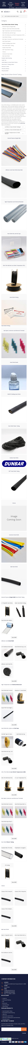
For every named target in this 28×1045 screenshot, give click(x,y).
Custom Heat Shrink (23, 4)
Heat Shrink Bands (6, 41)
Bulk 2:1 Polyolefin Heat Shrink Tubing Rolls (7, 935)
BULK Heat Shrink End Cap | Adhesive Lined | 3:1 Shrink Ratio (21, 935)
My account (4, 1003)
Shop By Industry (5, 68)
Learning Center (5, 1004)
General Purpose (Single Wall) (8, 26)
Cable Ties (4, 60)
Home (2, 16)
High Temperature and (11, 684)
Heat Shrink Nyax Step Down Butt (7, 821)
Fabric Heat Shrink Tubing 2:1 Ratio (21, 603)
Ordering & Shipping (6, 1000)
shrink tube (22, 123)
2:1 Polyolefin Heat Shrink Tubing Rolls (7, 603)
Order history (5, 1006)
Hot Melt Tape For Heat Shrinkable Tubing (7, 734)
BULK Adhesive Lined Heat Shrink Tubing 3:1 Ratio (7, 952)
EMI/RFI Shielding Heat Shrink (8, 43)
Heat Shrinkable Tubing (7, 1011)
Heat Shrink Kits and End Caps (9, 33)
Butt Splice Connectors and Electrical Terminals (12, 39)
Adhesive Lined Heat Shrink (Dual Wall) (10, 28)
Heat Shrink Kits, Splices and (10, 728)
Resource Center (5, 66)
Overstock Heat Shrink (7, 54)
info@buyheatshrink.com (9, 990)
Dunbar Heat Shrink (6, 47)
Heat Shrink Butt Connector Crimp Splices (7, 690)
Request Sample (17, 4)
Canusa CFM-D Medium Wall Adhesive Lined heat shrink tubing (7, 909)
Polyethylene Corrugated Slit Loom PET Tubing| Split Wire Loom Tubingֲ (21, 847)
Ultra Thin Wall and (13, 772)
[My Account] (21, 12)
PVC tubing (7, 865)
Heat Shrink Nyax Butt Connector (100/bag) (21, 804)
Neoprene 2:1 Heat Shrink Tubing (21, 690)
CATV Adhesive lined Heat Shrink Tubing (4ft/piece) (7, 646)
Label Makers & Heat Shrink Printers (10, 62)
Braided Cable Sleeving (7, 58)
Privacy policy (4, 1042)
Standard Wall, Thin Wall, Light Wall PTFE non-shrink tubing (7, 847)
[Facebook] (22, 1033)
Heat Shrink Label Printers (7, 1016)
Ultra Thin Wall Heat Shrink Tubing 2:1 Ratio (7, 777)
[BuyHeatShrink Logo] (6, 12)
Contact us (4, 998)
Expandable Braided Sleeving (8, 1012)
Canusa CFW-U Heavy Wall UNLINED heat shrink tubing (21, 891)
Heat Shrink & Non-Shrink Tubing (10, 24)
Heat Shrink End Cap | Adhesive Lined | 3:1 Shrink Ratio (21, 646)
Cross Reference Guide (10, 4)
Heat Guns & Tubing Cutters (8, 64)
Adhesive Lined (7, 641)
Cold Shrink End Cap (20, 734)
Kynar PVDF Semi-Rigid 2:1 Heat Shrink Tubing (7, 707)
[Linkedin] (25, 1033)
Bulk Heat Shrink (6, 56)
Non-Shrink (7, 842)
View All (13, 637)
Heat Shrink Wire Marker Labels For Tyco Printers (7, 620)
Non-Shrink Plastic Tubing (8, 45)
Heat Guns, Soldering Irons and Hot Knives (11, 1017)
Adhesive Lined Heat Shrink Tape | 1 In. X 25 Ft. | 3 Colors (7, 664)
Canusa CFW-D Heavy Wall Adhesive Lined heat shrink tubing (7, 891)
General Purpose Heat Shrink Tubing (12, 597)
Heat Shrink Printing (6, 37)
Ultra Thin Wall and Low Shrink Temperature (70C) (13, 35)
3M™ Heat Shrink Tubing (7, 49)
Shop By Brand (5, 70)
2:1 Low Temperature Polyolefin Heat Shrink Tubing (21, 777)
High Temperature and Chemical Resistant (11, 30)
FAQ (3, 1001)
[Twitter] (23, 1033)
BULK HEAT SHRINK (4, 4)
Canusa (4, 51)
